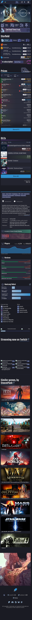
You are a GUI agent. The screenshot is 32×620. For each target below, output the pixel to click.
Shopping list (28, 71)
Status (16, 598)
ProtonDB (5, 310)
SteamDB (5, 306)
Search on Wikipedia (8, 319)
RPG (19, 194)
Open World (8, 194)
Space (3, 194)
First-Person (17, 195)
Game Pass (18, 62)
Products (21, 308)
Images (5, 142)
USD (24, 595)
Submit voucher (23, 312)
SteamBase (6, 318)
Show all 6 (16, 176)
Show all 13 (16, 129)
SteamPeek (6, 312)
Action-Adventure (6, 197)
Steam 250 (6, 316)
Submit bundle (23, 310)
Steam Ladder (6, 314)
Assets (21, 306)
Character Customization (8, 195)
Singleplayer (15, 194)
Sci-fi (22, 194)
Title (9, 142)
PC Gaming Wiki (7, 308)
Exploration (26, 194)
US (12, 595)
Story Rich (23, 195)
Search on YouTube (8, 321)
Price (28, 142)
